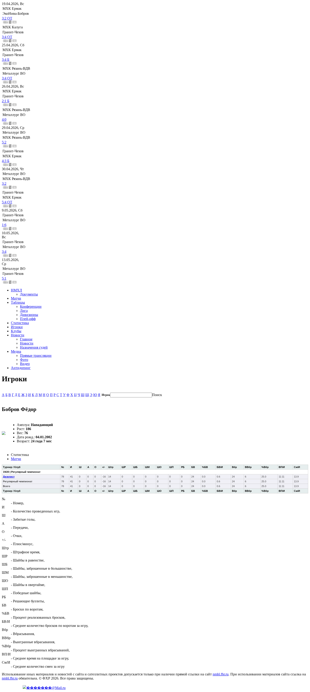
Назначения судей (34, 347)
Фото (24, 360)
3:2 (4, 183)
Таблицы (18, 302)
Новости (17, 335)
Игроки (17, 327)
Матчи (16, 298)
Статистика (20, 323)
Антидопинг (21, 368)
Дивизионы (29, 315)
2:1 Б (5, 101)
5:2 (4, 142)
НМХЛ (16, 290)
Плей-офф (28, 319)
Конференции (31, 306)
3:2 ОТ (7, 18)
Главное (26, 339)
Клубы (16, 331)
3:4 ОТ (7, 37)
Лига (24, 311)
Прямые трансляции (36, 355)
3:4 (4, 252)
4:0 (4, 119)
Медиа (16, 351)
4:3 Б (5, 161)
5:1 (4, 278)
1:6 (4, 225)
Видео (25, 364)
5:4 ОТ (7, 202)
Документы (29, 294)
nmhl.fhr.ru (221, 674)
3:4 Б (5, 60)
